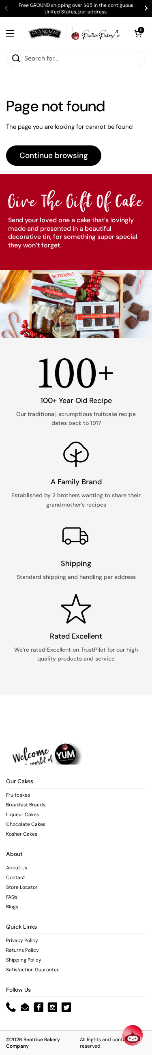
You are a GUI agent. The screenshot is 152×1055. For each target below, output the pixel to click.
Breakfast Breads (25, 805)
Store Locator (22, 887)
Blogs (12, 906)
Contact (15, 877)
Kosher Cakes (21, 834)
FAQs (11, 897)
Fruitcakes (18, 795)
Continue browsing (53, 155)
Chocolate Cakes (25, 824)
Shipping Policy (23, 960)
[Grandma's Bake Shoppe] (74, 33)
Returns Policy (22, 950)
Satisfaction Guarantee (33, 969)
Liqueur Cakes (22, 814)
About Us (16, 867)
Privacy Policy (22, 940)
